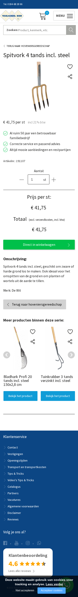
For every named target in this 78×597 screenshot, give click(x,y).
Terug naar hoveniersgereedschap (37, 304)
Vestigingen (15, 454)
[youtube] (16, 543)
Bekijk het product (20, 396)
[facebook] (5, 543)
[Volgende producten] (71, 354)
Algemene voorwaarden (23, 506)
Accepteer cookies (51, 590)
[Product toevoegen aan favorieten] (70, 67)
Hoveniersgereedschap (35, 46)
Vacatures (14, 500)
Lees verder (54, 584)
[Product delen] (70, 76)
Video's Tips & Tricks (21, 480)
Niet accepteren (25, 590)
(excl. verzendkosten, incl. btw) (39, 219)
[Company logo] (12, 15)
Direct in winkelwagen (39, 245)
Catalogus (14, 487)
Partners (13, 493)
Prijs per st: (39, 197)
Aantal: (39, 171)
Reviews (13, 519)
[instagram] (28, 543)
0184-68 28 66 (15, 4)
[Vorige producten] (6, 354)
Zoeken (71, 29)
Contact (13, 447)
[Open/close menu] (63, 16)
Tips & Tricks (16, 474)
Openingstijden (18, 460)
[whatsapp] (39, 543)
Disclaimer (14, 513)
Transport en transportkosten (27, 467)
